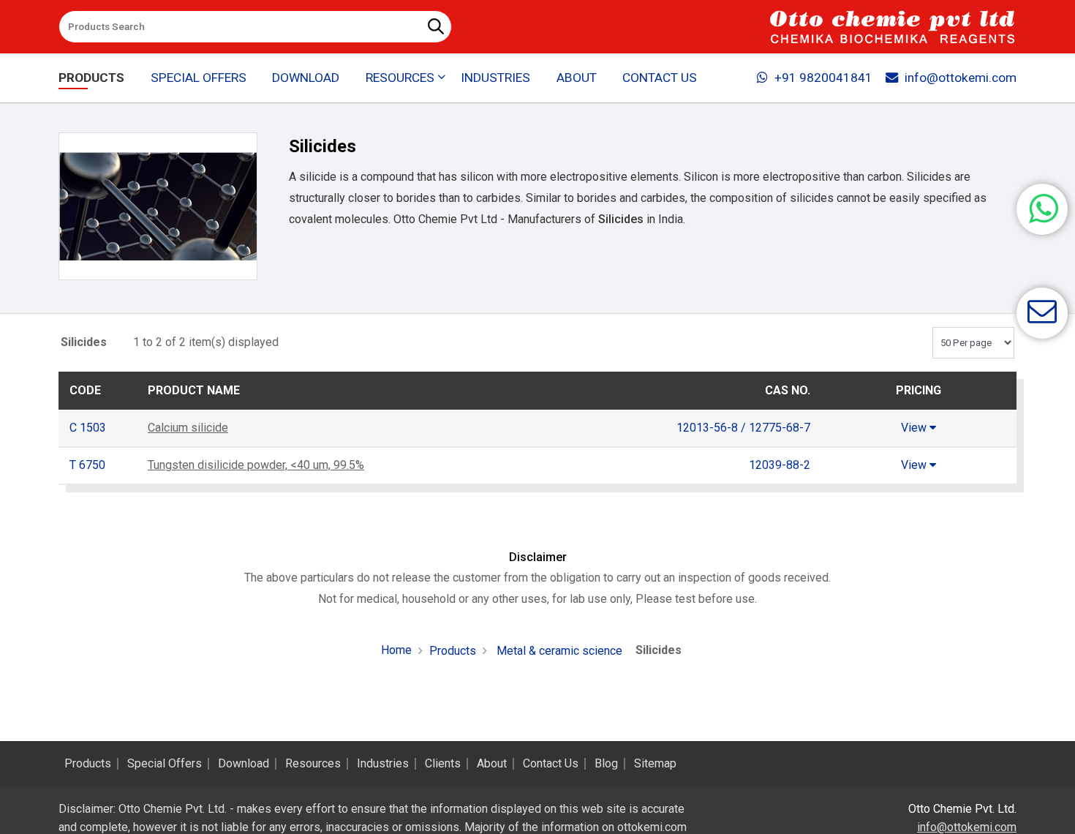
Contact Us (659, 77)
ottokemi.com (652, 827)
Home (396, 650)
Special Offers (198, 77)
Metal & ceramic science (558, 651)
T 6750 (87, 465)
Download (305, 77)
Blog (606, 764)
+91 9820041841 (823, 77)
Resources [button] (400, 77)
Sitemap (655, 764)
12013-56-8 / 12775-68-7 (743, 428)
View (915, 428)
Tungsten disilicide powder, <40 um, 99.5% (256, 465)
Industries (495, 77)
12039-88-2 (779, 465)
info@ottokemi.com (960, 77)
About (577, 77)
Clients (443, 764)
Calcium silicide (188, 428)
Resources (313, 764)
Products (91, 77)
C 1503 (87, 428)
